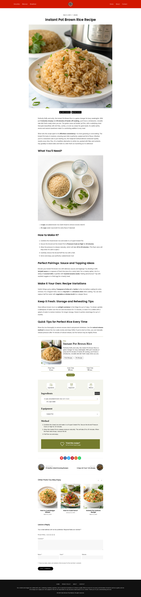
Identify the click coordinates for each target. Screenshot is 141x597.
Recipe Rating (41, 534)
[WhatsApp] (79, 458)
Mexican (25, 4)
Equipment (71, 387)
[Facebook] (65, 458)
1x (95, 393)
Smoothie (17, 4)
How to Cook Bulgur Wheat (47, 511)
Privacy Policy (66, 584)
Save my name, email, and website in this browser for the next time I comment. (60, 563)
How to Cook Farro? (70, 510)
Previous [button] (98, 480)
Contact (124, 4)
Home (112, 4)
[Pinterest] (72, 458)
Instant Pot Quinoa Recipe (93, 511)
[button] (97, 399)
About (118, 4)
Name (40, 554)
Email (61, 554)
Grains (75, 15)
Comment (41, 538)
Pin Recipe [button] (79, 358)
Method (91, 387)
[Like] (61, 458)
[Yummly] (76, 458)
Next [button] (101, 480)
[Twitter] (68, 458)
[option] (47, 499)
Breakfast (33, 4)
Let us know (69, 445)
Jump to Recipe (65, 112)
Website (84, 554)
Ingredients (51, 387)
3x (98, 393)
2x (97, 393)
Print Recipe (77, 112)
